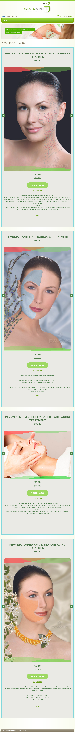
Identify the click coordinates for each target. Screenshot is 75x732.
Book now (37, 185)
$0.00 (71, 16)
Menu (5, 20)
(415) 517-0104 (37, 190)
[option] (37, 119)
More (37, 215)
